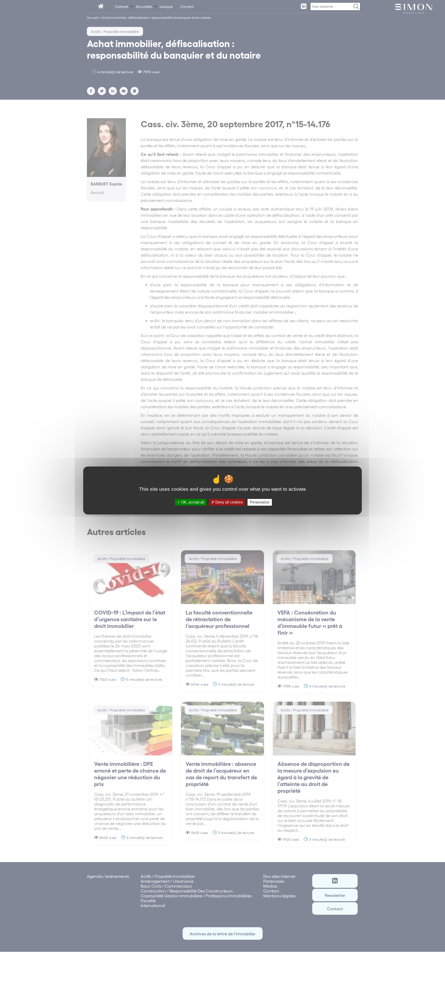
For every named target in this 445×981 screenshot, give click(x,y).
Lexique (166, 6)
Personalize (260, 502)
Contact (187, 6)
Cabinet (121, 6)
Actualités (144, 6)
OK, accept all (192, 502)
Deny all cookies (228, 502)
